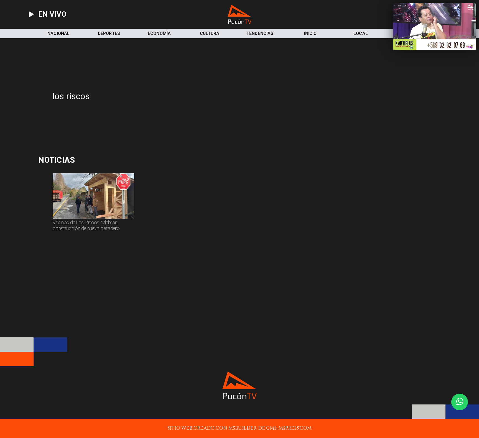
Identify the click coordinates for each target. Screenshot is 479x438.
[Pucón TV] (160, 120)
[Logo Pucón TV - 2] (239, 22)
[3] (93, 218)
